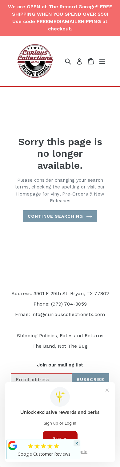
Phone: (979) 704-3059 (60, 304)
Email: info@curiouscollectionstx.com (60, 314)
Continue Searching (55, 216)
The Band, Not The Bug (60, 346)
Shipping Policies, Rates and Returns (60, 335)
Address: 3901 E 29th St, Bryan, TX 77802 (60, 293)
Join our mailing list (60, 365)
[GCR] (12, 445)
